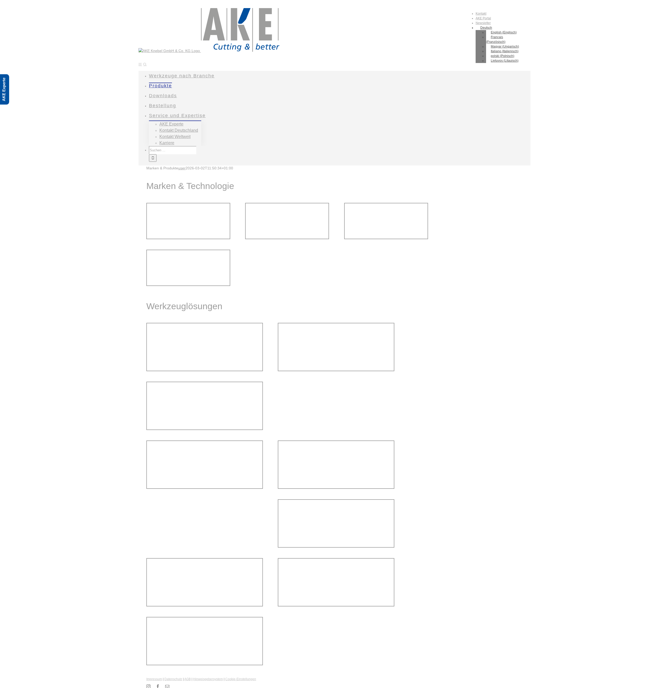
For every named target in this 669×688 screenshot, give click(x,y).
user (182, 168)
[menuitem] (481, 13)
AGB (187, 679)
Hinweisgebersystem (208, 679)
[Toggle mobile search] (145, 64)
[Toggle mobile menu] (140, 64)
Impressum (154, 679)
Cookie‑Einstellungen (240, 679)
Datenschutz (173, 679)
